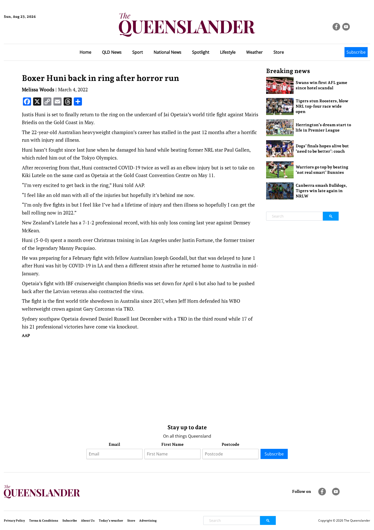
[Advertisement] (140, 380)
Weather (254, 52)
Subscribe (356, 52)
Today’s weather (111, 520)
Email (114, 444)
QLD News (112, 52)
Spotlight (200, 52)
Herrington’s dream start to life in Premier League (323, 127)
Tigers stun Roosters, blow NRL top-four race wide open (322, 106)
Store (279, 52)
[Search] (331, 216)
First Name (172, 444)
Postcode (230, 444)
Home (85, 52)
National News (167, 52)
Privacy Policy (14, 520)
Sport (137, 52)
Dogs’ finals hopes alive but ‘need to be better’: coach (322, 149)
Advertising (148, 520)
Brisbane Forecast (28, 33)
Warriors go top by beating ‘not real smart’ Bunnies (322, 170)
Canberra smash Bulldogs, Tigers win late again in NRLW (321, 190)
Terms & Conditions (43, 520)
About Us (88, 520)
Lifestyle (228, 52)
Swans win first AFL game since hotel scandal (321, 85)
